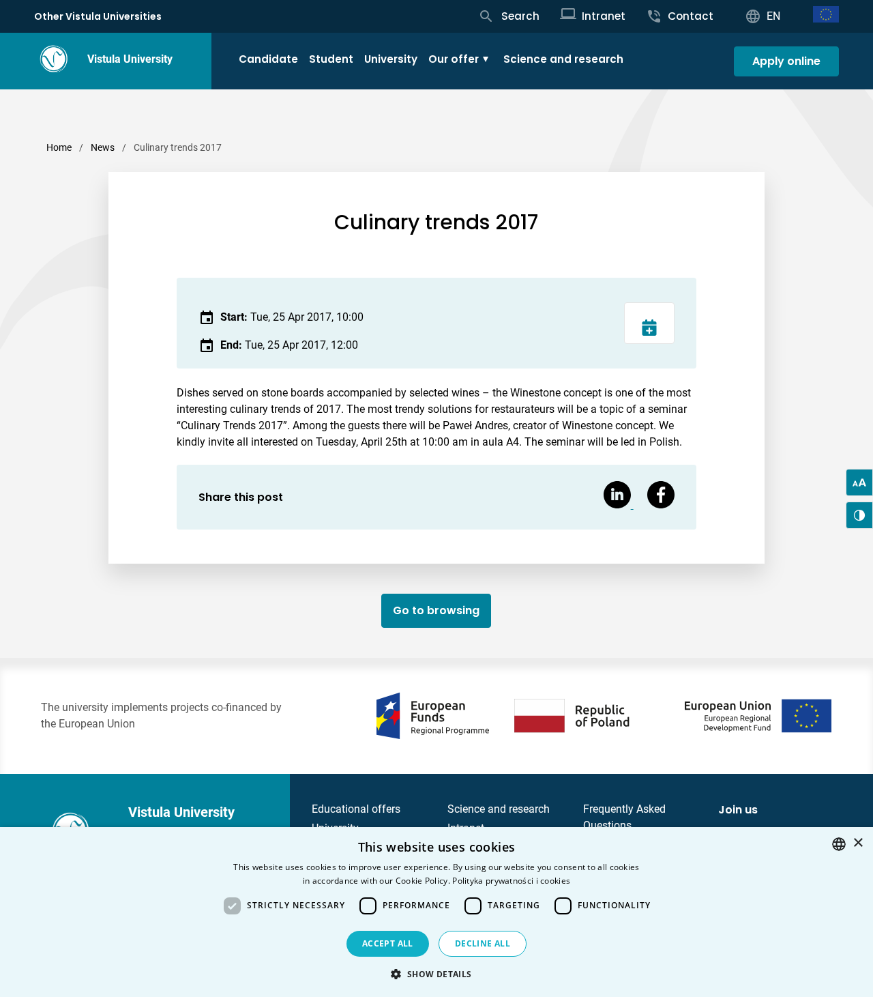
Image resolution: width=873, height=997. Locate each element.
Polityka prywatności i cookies (511, 880)
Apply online (786, 61)
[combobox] (839, 844)
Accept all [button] (387, 943)
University (390, 59)
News (103, 147)
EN (773, 16)
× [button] (858, 843)
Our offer (453, 59)
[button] (436, 974)
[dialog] (436, 912)
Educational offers (356, 809)
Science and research (563, 59)
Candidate (268, 59)
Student (331, 59)
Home (59, 147)
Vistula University (130, 59)
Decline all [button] (482, 943)
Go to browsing (436, 610)
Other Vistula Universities (98, 16)
